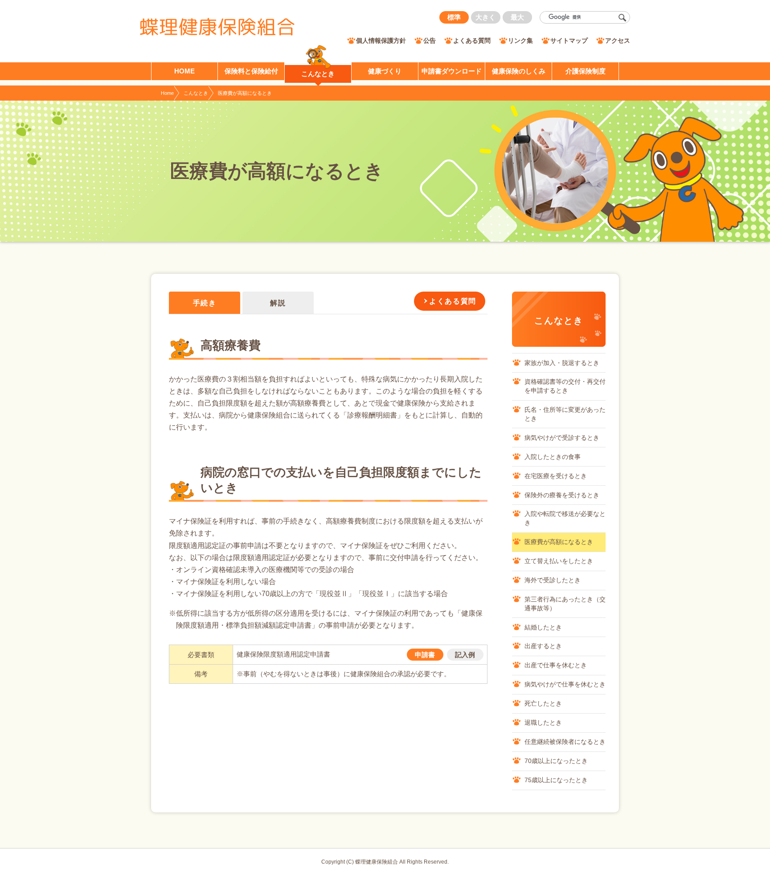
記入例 (465, 654)
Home (167, 93)
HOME (184, 71)
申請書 (425, 654)
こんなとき (196, 93)
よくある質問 (452, 301)
